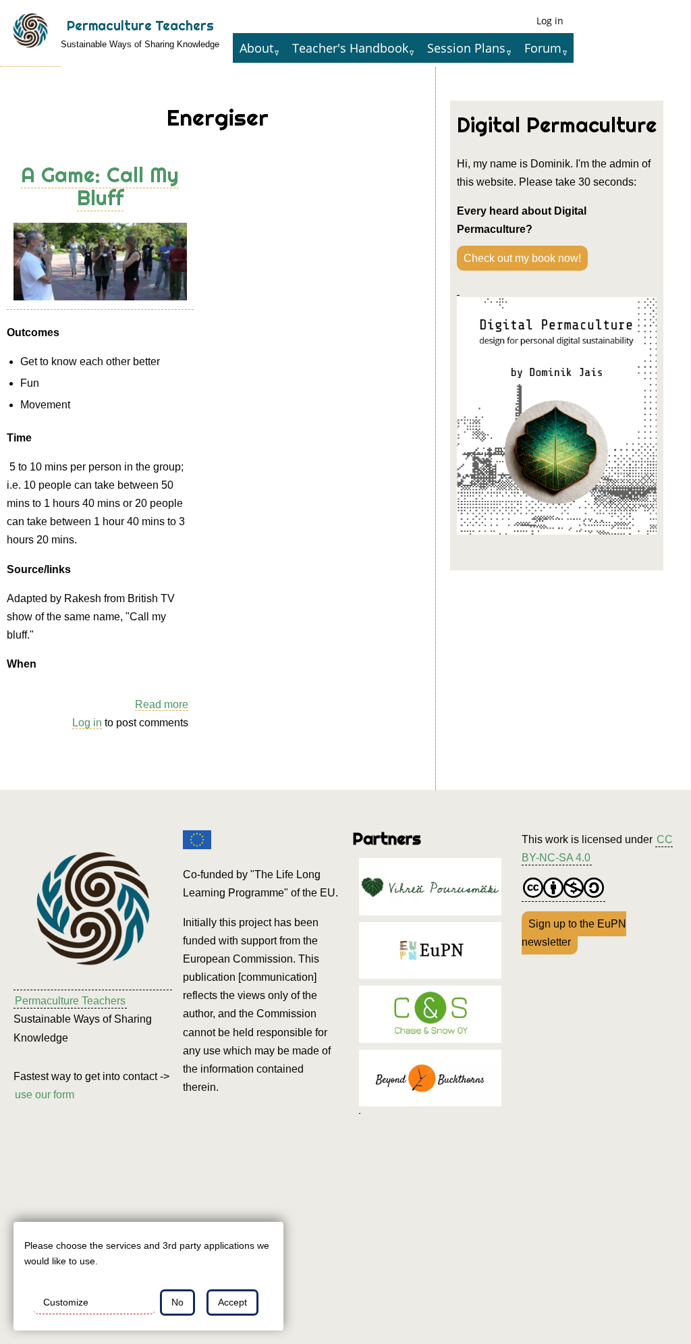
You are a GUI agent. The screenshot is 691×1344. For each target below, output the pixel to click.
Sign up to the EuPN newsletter (574, 933)
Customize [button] (65, 1302)
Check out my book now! (522, 258)
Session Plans (466, 48)
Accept (232, 1302)
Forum (542, 48)
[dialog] (148, 1276)
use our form (44, 1094)
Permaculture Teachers (140, 26)
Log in (549, 20)
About (256, 48)
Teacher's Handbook (350, 48)
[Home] (30, 33)
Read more (161, 705)
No (177, 1302)
